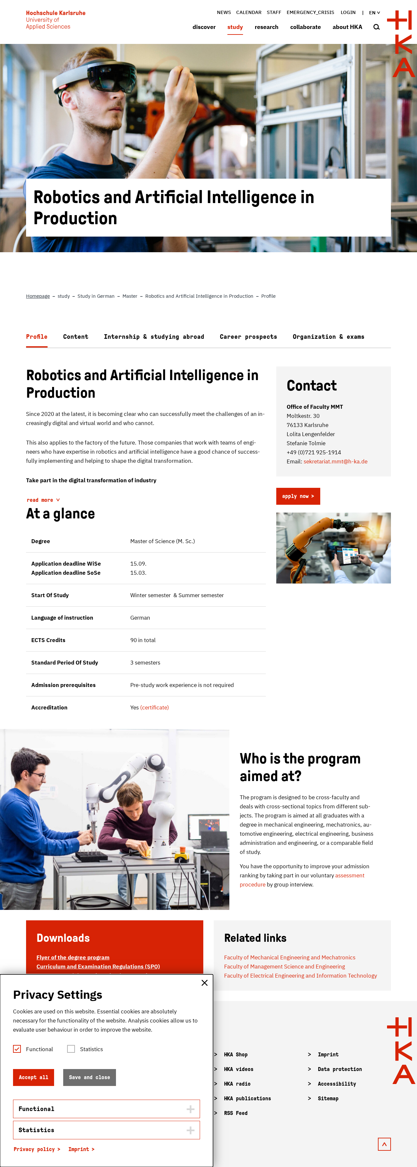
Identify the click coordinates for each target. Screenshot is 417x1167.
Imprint (328, 1054)
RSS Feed (236, 1113)
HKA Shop (236, 1054)
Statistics (91, 1049)
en (372, 12)
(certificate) (154, 707)
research (267, 27)
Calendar (249, 12)
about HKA (347, 27)
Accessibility (337, 1084)
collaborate (305, 27)
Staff (274, 12)
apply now (295, 496)
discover (204, 27)
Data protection (340, 1069)
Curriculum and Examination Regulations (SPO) (98, 966)
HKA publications (247, 1098)
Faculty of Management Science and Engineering (284, 966)
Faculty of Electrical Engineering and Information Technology (300, 975)
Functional (39, 1049)
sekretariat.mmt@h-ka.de (335, 461)
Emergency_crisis (310, 12)
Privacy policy (34, 1149)
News (224, 12)
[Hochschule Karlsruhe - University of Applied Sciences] (55, 21)
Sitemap (328, 1098)
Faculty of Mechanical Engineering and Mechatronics (289, 957)
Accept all (33, 1077)
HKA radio (237, 1084)
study (235, 27)
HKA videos (238, 1069)
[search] (377, 27)
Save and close (89, 1077)
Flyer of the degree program (72, 957)
